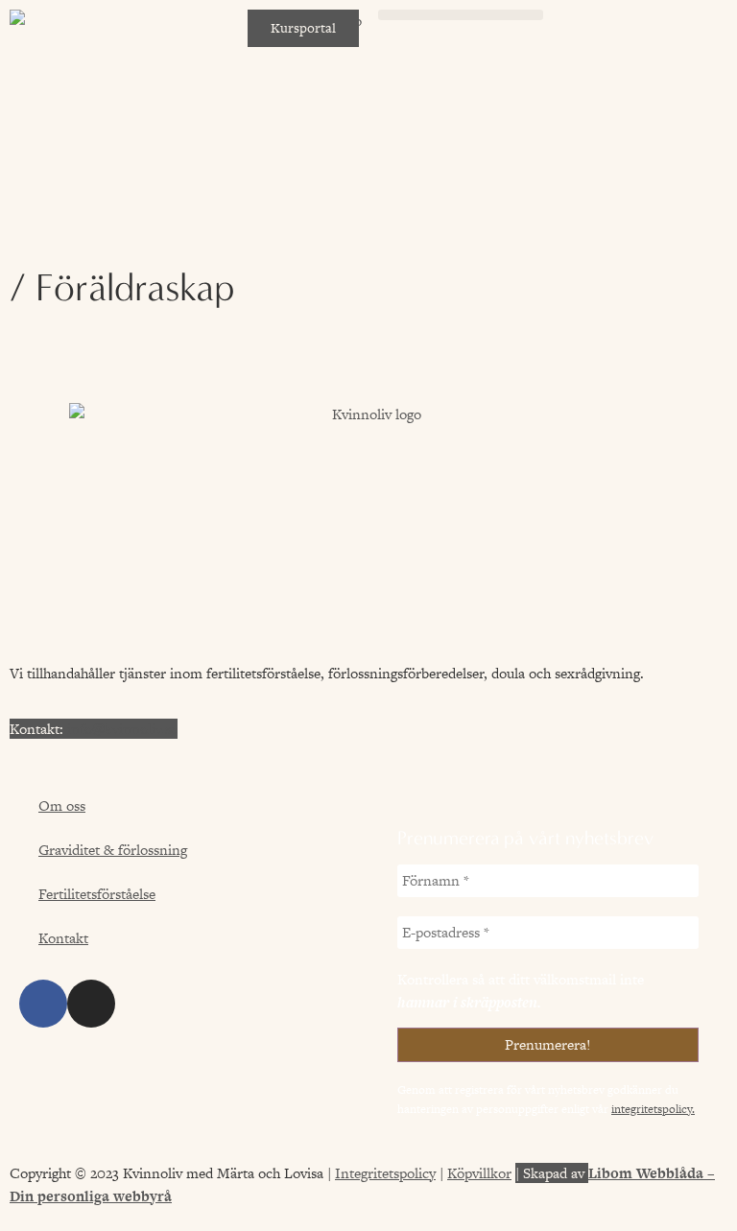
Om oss (61, 805)
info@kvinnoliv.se (122, 729)
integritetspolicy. (653, 1109)
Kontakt (63, 938)
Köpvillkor (479, 1173)
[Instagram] (91, 1004)
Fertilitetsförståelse (96, 894)
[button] (460, 15)
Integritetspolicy (385, 1173)
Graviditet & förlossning (112, 850)
